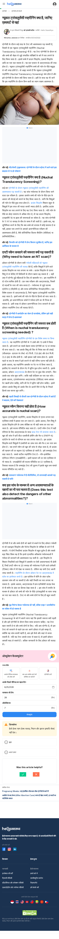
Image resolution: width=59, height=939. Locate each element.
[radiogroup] (29, 673)
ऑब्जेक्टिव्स (6, 703)
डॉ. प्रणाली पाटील (29, 30)
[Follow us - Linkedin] (14, 849)
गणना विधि (5, 665)
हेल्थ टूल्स (33, 859)
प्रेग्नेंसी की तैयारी (17, 11)
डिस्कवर (5, 859)
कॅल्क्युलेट (29, 714)
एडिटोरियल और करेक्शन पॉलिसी (12, 882)
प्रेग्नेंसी (4, 11)
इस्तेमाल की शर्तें (7, 873)
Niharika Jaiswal (10, 38)
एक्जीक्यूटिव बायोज (36, 878)
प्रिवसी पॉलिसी (7, 878)
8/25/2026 (9, 687)
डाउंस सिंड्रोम (36, 202)
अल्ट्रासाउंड (19, 372)
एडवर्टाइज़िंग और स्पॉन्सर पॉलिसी (13, 887)
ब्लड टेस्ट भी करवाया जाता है (43, 432)
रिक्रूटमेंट (33, 882)
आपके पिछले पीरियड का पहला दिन (14, 682)
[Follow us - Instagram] (9, 849)
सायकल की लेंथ (7, 692)
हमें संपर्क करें (34, 887)
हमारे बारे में (33, 873)
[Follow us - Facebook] (3, 849)
